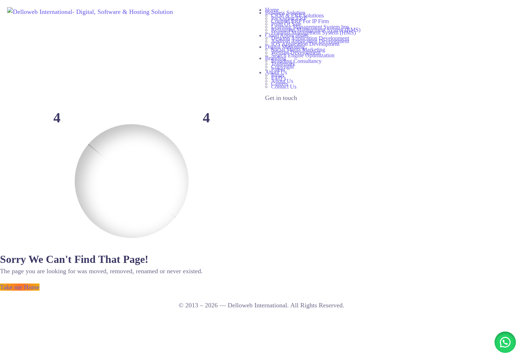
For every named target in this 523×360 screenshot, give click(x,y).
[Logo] (90, 11)
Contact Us (283, 87)
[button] (505, 342)
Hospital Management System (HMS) (313, 33)
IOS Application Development (305, 44)
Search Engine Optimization (302, 55)
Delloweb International (257, 305)
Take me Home (19, 287)
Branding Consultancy (296, 61)
